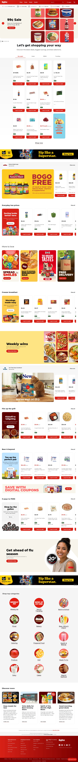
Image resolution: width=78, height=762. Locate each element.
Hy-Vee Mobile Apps (49, 746)
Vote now (24, 721)
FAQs (34, 749)
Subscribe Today (56, 730)
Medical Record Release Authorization (48, 758)
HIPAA (40, 758)
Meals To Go (23, 743)
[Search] (62, 2)
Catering (22, 751)
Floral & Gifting (23, 745)
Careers (34, 745)
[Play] (28, 387)
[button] (37, 318)
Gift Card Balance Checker (12, 747)
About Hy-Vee (35, 741)
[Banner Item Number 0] (2, 41)
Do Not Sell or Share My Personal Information (20, 758)
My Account (10, 745)
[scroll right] (75, 23)
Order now (6, 721)
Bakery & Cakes (23, 747)
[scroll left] (3, 23)
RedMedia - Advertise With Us (38, 743)
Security (30, 758)
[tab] (20, 56)
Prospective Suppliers (64, 758)
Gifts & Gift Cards (24, 749)
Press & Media (10, 749)
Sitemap (5, 758)
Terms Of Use (35, 758)
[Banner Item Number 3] (6, 41)
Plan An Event (23, 753)
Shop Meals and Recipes (50, 744)
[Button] (0, 41)
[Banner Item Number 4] (8, 41)
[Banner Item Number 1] (3, 41)
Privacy (9, 758)
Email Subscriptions (11, 743)
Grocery (22, 741)
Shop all (73, 205)
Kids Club (47, 748)
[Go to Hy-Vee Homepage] (4, 2)
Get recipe (43, 721)
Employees (58, 758)
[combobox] (57, 2)
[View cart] (74, 2)
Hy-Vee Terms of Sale (48, 734)
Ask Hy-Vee (10, 741)
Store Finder (10, 751)
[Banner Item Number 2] (5, 41)
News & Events (35, 747)
